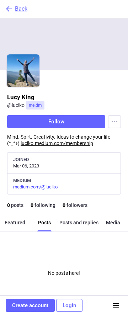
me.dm (35, 105)
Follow (56, 121)
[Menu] (114, 121)
